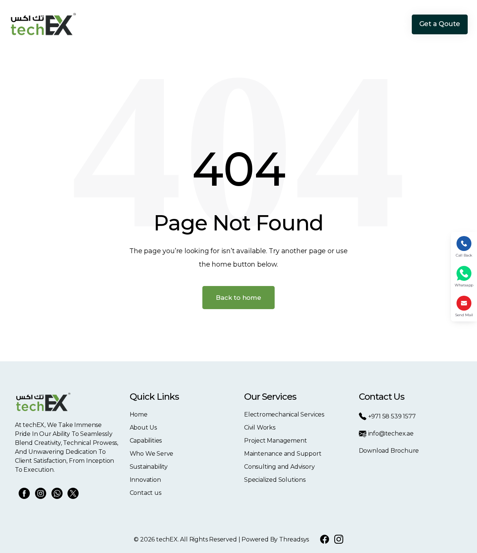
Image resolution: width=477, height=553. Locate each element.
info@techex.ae (391, 433)
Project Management (275, 440)
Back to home (238, 297)
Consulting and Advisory (279, 466)
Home (139, 24)
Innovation (350, 24)
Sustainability (307, 24)
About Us (170, 24)
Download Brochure (389, 450)
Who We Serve (257, 24)
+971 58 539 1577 (392, 416)
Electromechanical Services (284, 414)
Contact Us (391, 24)
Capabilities (210, 24)
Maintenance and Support (283, 453)
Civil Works (259, 427)
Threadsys (294, 539)
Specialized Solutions (275, 479)
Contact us (145, 492)
